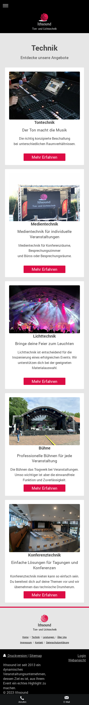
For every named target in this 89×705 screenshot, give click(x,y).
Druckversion (17, 655)
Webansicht (77, 660)
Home (25, 637)
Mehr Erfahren (44, 157)
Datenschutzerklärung (57, 642)
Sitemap (35, 655)
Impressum (26, 642)
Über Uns (62, 637)
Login (82, 655)
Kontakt (39, 642)
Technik (36, 637)
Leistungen (49, 637)
